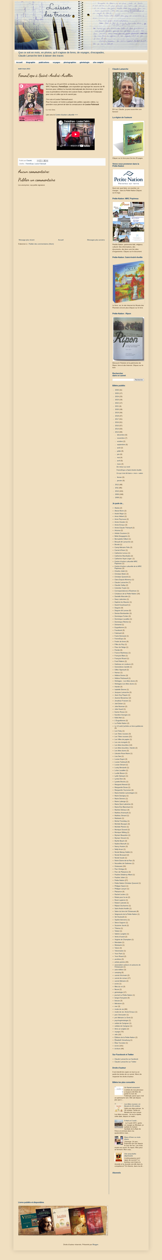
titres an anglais (120, 1029)
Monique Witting (121, 832)
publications (44, 62)
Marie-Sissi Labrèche (122, 804)
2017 (117, 419)
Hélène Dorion (120, 675)
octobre (120, 441)
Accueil (19, 62)
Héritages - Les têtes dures (125, 681)
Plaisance (118, 891)
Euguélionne (119, 627)
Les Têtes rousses (121, 736)
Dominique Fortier (121, 616)
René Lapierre (120, 900)
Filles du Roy (119, 644)
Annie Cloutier (120, 522)
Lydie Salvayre (120, 776)
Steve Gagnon (120, 923)
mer (116, 1006)
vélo (116, 1034)
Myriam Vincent (120, 838)
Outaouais (118, 866)
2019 (117, 412)
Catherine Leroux (121, 553)
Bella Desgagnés (121, 536)
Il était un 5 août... (131, 1121)
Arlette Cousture (121, 533)
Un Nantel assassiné (132, 1087)
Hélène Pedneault (121, 678)
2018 (117, 416)
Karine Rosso (120, 712)
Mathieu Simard (120, 815)
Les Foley (118, 731)
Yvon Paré (118, 954)
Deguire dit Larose (121, 610)
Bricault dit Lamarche (122, 542)
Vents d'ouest (120, 937)
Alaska (117, 508)
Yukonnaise (119, 951)
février (119, 477)
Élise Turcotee (120, 1043)
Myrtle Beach (119, 841)
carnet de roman (121, 978)
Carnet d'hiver (120, 550)
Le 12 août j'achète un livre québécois (129, 726)
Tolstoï (117, 931)
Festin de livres (120, 641)
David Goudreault (121, 605)
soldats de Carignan (122, 1026)
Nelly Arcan (119, 849)
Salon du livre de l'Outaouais (125, 911)
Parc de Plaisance (121, 872)
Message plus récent (26, 240)
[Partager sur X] (42, 161)
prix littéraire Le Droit (122, 1017)
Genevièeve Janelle (122, 667)
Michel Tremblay (121, 821)
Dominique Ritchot (121, 622)
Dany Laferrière (120, 599)
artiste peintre (120, 962)
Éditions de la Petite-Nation (125, 1037)
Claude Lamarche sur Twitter (125, 1062)
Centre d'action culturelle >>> (66, 115)
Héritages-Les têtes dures (124, 684)
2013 (117, 432)
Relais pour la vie (121, 897)
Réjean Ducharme (121, 906)
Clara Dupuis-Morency (123, 579)
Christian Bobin (120, 574)
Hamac (117, 672)
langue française (121, 998)
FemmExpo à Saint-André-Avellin (129, 470)
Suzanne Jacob (120, 925)
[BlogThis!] (40, 161)
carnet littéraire (120, 981)
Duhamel (118, 624)
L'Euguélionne (120, 720)
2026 (117, 390)
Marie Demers (120, 798)
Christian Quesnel (121, 577)
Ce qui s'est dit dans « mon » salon (130, 473)
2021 (117, 406)
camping (118, 972)
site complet (98, 62)
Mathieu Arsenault (121, 813)
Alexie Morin (119, 511)
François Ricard (120, 658)
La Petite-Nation (121, 723)
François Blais (120, 656)
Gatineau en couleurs (123, 664)
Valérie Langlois (120, 934)
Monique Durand (121, 830)
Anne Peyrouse (120, 519)
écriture (117, 1049)
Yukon (117, 948)
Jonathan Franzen (121, 701)
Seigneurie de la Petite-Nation (126, 914)
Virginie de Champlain (123, 939)
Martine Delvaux (121, 810)
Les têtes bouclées (122, 745)
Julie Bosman (120, 706)
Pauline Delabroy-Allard (123, 875)
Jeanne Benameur (121, 698)
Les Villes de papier (122, 739)
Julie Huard (119, 709)
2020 (117, 409)
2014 (117, 429)
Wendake (118, 942)
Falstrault (118, 633)
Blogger (95, 1244)
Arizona (117, 530)
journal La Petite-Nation (123, 995)
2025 (117, 393)
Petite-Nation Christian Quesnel (126, 883)
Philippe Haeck (120, 886)
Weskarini (118, 945)
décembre (121, 435)
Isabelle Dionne (120, 689)
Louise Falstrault (40, 164)
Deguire (117, 608)
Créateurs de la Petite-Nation (125, 594)
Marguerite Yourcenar (123, 790)
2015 (117, 426)
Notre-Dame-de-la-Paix (123, 860)
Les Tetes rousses (121, 734)
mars (119, 464)
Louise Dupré (120, 759)
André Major (119, 514)
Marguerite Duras (121, 787)
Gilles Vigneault (120, 670)
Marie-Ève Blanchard (122, 807)
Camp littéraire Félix (122, 547)
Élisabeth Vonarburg (122, 1040)
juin (118, 454)
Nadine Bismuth (120, 844)
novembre (121, 438)
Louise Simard (120, 765)
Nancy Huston (120, 846)
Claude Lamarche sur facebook (126, 1059)
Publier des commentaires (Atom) (41, 244)
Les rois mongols (121, 742)
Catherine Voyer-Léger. (123, 559)
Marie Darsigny (120, 796)
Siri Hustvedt (119, 917)
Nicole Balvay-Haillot (122, 852)
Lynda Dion (119, 779)
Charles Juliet (120, 571)
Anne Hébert (119, 516)
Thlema (117, 928)
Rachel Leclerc (120, 894)
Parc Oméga (119, 869)
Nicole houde (119, 858)
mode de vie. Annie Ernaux (125, 1012)
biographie (30, 62)
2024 (117, 396)
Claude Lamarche (121, 582)
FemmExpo (30, 164)
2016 (117, 422)
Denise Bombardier (122, 613)
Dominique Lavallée (122, 619)
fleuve (117, 989)
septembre (121, 444)
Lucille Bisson (120, 773)
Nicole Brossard (120, 855)
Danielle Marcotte (121, 596)
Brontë (117, 544)
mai (118, 457)
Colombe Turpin (121, 588)
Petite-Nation (119, 880)
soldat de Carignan (122, 1023)
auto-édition (119, 970)
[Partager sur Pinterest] (47, 161)
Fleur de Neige (120, 647)
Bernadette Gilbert (121, 539)
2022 (117, 403)
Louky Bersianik (120, 767)
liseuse (117, 1001)
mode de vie (119, 1009)
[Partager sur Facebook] (45, 161)
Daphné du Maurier (122, 602)
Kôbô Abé (118, 718)
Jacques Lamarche (122, 692)
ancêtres (118, 959)
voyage (117, 1032)
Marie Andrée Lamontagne (125, 793)
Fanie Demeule (120, 636)
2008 (117, 497)
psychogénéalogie (121, 1020)
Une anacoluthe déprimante (130, 1155)
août (119, 448)
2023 (117, 400)
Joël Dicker (119, 704)
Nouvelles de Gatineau (123, 863)
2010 (117, 491)
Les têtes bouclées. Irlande (125, 748)
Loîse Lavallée (120, 770)
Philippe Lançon (121, 889)
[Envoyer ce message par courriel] (38, 161)
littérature (118, 1003)
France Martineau (121, 653)
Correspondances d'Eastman (125, 591)
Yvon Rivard (119, 956)
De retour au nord (123, 467)
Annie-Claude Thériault (123, 528)
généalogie (84, 62)
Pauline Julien (120, 877)
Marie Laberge (120, 801)
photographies (70, 62)
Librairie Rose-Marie (122, 753)
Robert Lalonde (120, 903)
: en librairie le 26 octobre (132, 1105)
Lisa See (118, 756)
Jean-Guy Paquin (121, 695)
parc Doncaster (120, 1015)
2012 (117, 484)
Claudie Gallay (120, 585)
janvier (120, 480)
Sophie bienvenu (121, 920)
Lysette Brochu (120, 782)
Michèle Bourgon (121, 824)
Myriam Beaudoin (121, 835)
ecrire (117, 984)
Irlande (117, 687)
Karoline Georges (121, 715)
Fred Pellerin (119, 661)
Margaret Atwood (121, 784)
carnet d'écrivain (121, 975)
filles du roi (119, 986)
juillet (119, 451)
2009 (117, 494)
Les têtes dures (120, 751)
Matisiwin (118, 818)
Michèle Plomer (120, 827)
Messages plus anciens (96, 240)
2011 (117, 488)
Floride (117, 650)
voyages (56, 62)
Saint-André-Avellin (122, 908)
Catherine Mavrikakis (122, 556)
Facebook (118, 630)
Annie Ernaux (120, 525)
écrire (117, 1046)
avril (119, 461)
